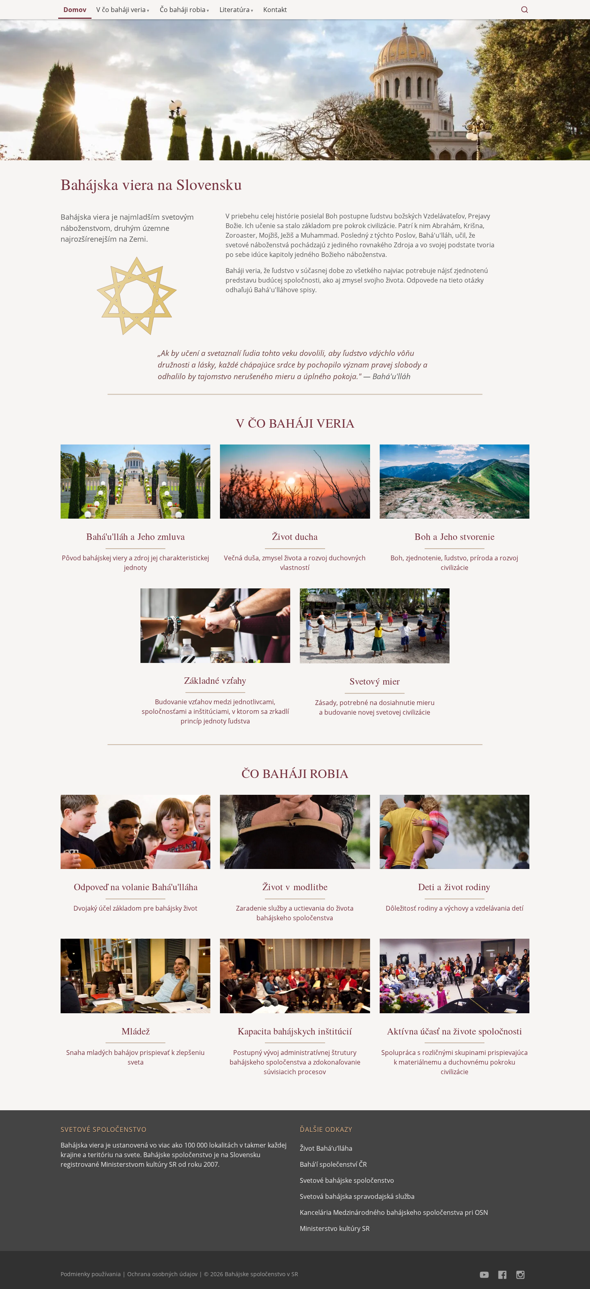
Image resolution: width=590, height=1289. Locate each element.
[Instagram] (520, 1274)
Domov (74, 9)
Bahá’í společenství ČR (333, 1164)
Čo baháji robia (182, 9)
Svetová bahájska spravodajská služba (357, 1196)
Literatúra (235, 9)
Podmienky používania (91, 1274)
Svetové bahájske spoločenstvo (347, 1180)
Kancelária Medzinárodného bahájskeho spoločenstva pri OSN (394, 1212)
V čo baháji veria (121, 9)
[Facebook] (502, 1274)
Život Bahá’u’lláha (326, 1148)
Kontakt (275, 9)
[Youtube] (485, 1274)
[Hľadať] (524, 9)
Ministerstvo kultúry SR (335, 1228)
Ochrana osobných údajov (162, 1274)
